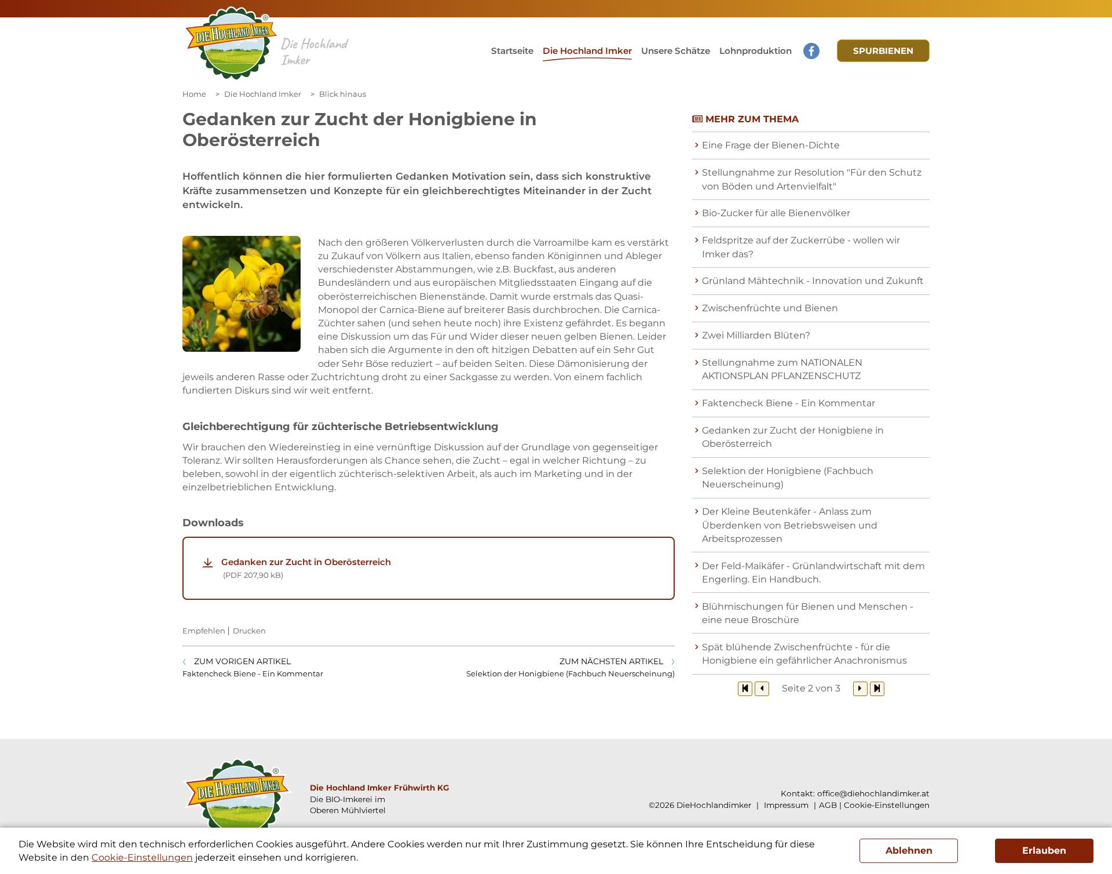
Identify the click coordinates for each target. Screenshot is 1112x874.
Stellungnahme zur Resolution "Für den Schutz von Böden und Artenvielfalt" (811, 179)
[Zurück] (762, 689)
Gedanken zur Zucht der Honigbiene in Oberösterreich (793, 437)
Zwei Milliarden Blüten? (756, 335)
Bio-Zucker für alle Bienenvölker (776, 212)
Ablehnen (909, 850)
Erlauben (1044, 850)
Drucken (249, 630)
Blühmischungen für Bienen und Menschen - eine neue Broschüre (807, 613)
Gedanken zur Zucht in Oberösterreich (306, 568)
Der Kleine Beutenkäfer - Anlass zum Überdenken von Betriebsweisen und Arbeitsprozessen (789, 525)
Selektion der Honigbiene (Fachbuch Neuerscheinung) (787, 477)
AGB (828, 805)
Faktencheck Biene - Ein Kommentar (788, 403)
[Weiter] (860, 689)
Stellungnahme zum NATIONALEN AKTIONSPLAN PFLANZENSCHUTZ (782, 369)
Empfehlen (203, 630)
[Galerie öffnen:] (241, 294)
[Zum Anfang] (745, 689)
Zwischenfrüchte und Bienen (770, 308)
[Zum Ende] (877, 689)
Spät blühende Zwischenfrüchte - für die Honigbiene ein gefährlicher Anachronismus (804, 654)
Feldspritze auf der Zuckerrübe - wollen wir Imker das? (801, 247)
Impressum (785, 805)
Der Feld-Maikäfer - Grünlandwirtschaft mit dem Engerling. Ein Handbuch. (813, 572)
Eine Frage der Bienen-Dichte (771, 145)
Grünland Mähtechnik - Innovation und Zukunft (813, 280)
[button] (676, 51)
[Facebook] (811, 51)
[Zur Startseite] (231, 44)
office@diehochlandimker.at (873, 793)
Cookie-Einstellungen (887, 805)
